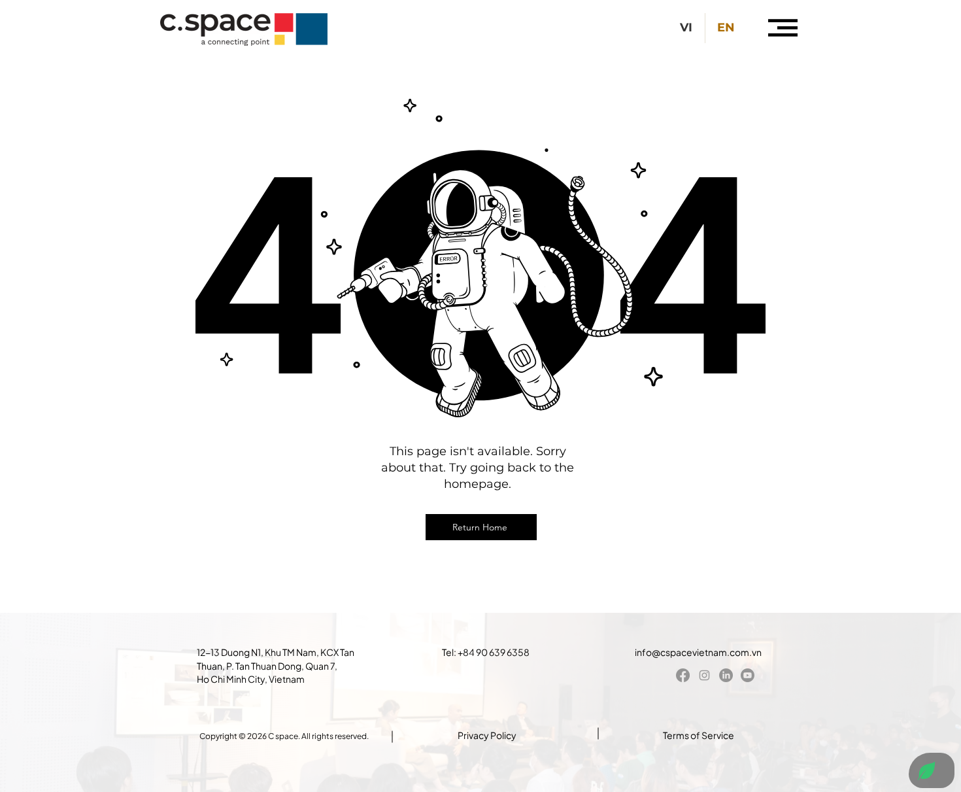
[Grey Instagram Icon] (704, 675)
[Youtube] (747, 675)
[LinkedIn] (726, 675)
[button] (783, 28)
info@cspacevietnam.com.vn (698, 652)
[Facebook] (683, 675)
